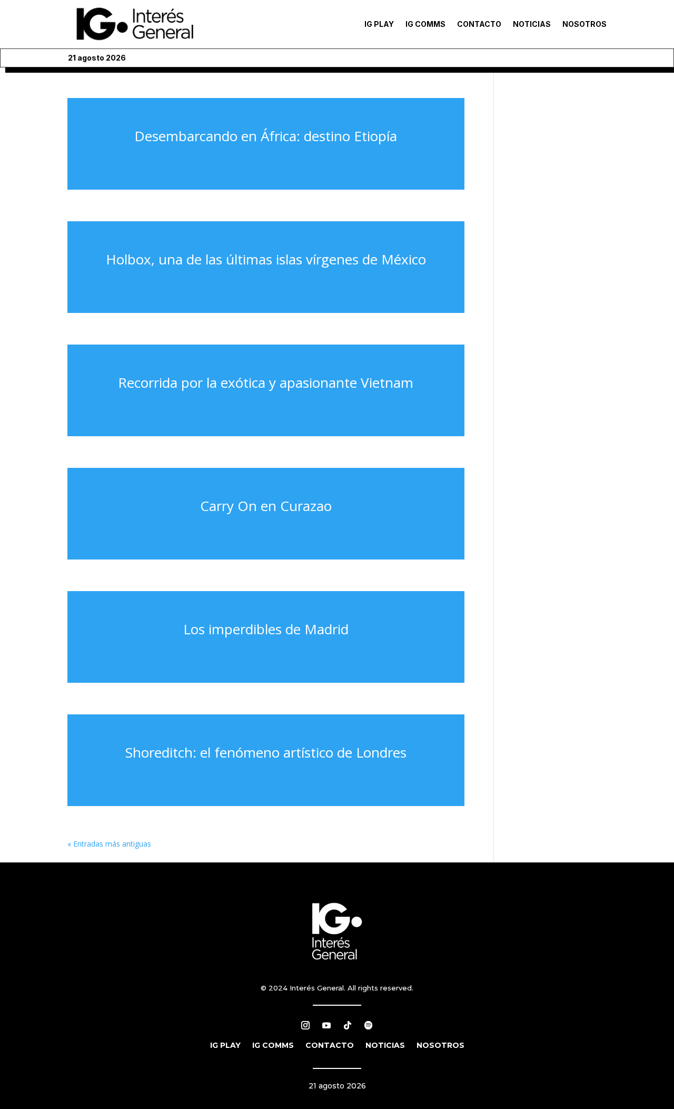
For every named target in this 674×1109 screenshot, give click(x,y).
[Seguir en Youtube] (326, 1025)
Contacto (479, 23)
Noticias (532, 23)
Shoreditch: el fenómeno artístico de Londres (266, 752)
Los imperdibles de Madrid (266, 629)
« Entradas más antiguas (109, 844)
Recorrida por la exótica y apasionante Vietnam (265, 382)
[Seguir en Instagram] (305, 1025)
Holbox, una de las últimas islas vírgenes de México (266, 259)
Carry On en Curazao (266, 505)
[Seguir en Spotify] (368, 1025)
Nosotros (584, 23)
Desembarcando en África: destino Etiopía (265, 135)
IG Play (379, 23)
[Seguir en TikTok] (347, 1025)
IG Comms (425, 23)
